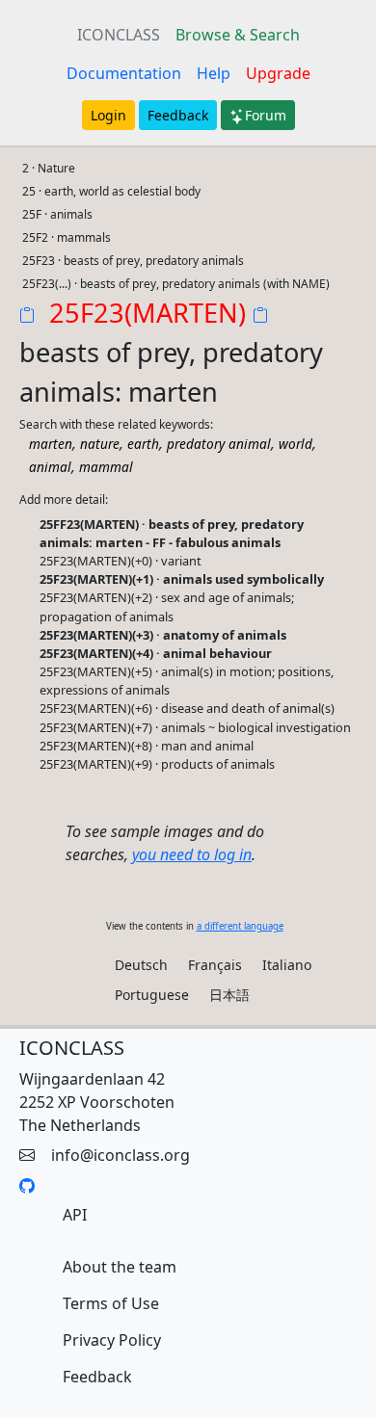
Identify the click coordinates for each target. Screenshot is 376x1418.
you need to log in (192, 854)
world (295, 443)
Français (215, 965)
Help (213, 73)
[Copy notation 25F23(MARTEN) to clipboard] (30, 317)
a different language (240, 926)
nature (100, 443)
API (75, 1214)
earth (143, 443)
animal (50, 467)
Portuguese (152, 994)
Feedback (178, 115)
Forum (265, 115)
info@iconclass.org (120, 1155)
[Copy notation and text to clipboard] (264, 317)
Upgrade (278, 73)
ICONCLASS (118, 34)
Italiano (286, 965)
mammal (106, 467)
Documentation (124, 73)
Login (108, 115)
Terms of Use (111, 1303)
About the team (119, 1266)
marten (50, 443)
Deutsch (141, 965)
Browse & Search (237, 34)
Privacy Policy (112, 1340)
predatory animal (219, 443)
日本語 (229, 994)
